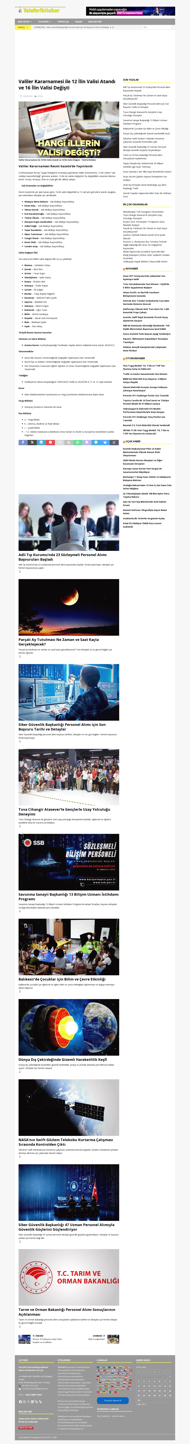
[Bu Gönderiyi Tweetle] (32, 442)
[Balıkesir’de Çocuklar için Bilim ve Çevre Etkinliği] (69, 947)
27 (160, 1395)
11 (149, 1386)
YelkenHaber (63, 1382)
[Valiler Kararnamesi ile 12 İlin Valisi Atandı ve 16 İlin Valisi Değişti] (69, 156)
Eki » (144, 1404)
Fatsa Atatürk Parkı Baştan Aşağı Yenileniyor (147, 333)
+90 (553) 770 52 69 (29, 1385)
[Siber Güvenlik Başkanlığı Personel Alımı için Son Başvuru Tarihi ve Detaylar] (69, 692)
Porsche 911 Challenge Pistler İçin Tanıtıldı (146, 395)
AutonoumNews (75, 1416)
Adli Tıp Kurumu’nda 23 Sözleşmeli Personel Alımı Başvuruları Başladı (63, 557)
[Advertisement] (95, 56)
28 (165, 1395)
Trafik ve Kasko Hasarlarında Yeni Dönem (145, 374)
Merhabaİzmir (64, 1379)
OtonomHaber (135, 358)
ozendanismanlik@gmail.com (35, 1388)
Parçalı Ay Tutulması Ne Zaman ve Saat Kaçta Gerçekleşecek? (59, 642)
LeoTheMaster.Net (66, 1388)
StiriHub (71, 1425)
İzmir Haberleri (103, 1416)
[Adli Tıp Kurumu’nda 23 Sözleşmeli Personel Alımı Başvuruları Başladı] (69, 522)
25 (149, 1395)
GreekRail (82, 1422)
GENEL (40, 96)
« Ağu (138, 1404)
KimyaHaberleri (78, 1370)
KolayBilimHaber (82, 1388)
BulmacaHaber (83, 1395)
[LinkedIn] (32, 1402)
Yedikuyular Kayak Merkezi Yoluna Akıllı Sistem (145, 261)
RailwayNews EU (76, 1428)
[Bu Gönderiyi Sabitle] (50, 442)
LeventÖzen (63, 1373)
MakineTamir (63, 1385)
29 (170, 1395)
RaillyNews (63, 1416)
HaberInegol (63, 1392)
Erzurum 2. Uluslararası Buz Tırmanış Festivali (145, 241)
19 (154, 1390)
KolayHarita (63, 1404)
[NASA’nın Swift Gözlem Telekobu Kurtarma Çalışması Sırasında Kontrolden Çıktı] (69, 1107)
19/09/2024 (28, 96)
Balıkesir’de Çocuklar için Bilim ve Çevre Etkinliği (62, 979)
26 (154, 1395)
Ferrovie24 (62, 1425)
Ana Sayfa (23, 21)
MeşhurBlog (63, 1410)
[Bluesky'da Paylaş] (105, 442)
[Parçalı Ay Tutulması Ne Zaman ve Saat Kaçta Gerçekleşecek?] (69, 607)
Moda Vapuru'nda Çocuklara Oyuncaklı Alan (144, 251)
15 (170, 1386)
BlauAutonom (72, 1422)
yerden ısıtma (118, 1416)
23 (139, 1395)
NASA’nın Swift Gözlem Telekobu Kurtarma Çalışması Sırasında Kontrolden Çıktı (66, 1142)
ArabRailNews (76, 1419)
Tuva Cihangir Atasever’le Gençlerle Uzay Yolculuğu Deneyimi (64, 811)
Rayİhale (89, 1407)
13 (160, 1386)
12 (154, 1386)
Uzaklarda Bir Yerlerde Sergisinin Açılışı (144, 518)
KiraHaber (87, 1392)
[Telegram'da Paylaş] (95, 442)
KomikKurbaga (78, 1401)
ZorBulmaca (84, 1404)
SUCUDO (62, 1367)
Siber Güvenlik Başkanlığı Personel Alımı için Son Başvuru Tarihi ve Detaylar (62, 727)
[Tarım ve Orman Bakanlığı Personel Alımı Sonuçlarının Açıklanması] (69, 1277)
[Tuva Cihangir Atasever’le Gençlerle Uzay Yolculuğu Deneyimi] (69, 777)
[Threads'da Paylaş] (114, 442)
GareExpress (64, 1419)
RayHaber (132, 268)
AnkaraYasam (64, 1376)
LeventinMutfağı (77, 1407)
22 (170, 1390)
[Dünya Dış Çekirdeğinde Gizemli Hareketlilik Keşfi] (69, 1027)
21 (165, 1390)
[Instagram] (24, 1402)
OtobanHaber (75, 1392)
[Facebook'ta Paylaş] (23, 442)
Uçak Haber (133, 441)
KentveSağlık (63, 1407)
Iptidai (72, 1385)
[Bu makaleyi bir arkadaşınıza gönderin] (59, 442)
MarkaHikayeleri (68, 1395)
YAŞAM (78, 21)
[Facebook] (20, 1402)
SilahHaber (81, 1385)
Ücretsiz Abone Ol (112, 1400)
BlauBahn (87, 1416)
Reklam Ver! (95, 21)
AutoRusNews (86, 1425)
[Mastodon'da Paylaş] (86, 442)
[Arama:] (156, 27)
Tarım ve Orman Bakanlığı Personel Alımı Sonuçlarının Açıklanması (67, 1312)
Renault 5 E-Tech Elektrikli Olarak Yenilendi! (146, 425)
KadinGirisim (75, 1373)
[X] (28, 1402)
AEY (59, 1395)
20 (160, 1390)
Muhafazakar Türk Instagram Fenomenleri (143, 211)
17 (144, 1390)
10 (144, 1386)
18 (149, 1390)
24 (144, 1395)
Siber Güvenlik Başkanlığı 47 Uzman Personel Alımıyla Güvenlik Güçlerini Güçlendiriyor (66, 1227)
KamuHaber (75, 1382)
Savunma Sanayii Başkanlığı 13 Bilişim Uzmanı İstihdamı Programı (69, 896)
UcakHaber (86, 1382)
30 (139, 1400)
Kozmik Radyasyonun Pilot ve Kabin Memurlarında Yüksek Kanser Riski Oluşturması (142, 452)
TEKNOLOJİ (63, 21)
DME (77, 1425)
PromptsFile (63, 1428)
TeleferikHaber (83, 1367)
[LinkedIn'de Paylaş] (41, 442)
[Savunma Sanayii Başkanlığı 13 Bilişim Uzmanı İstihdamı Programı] (69, 862)
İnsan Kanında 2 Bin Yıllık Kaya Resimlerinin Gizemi (147, 171)
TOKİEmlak (74, 1410)
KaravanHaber (77, 1379)
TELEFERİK (43, 21)
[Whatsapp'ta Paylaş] (77, 442)
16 (139, 1390)
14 (165, 1386)
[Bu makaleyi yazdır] (68, 442)
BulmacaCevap (64, 1401)
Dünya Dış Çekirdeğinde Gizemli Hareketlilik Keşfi (63, 1059)
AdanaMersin (77, 1376)
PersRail (61, 1422)
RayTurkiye (74, 1404)
